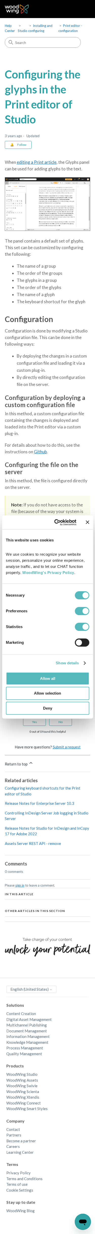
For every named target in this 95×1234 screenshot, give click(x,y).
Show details (67, 663)
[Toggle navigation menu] (81, 9)
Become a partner (21, 1141)
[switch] (82, 611)
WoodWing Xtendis (22, 1097)
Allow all (47, 678)
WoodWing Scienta (22, 1091)
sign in (19, 885)
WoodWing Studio (21, 1074)
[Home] (17, 9)
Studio (22, 31)
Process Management (24, 1048)
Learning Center (20, 1152)
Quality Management (24, 1053)
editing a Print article (36, 162)
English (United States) (29, 989)
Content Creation (21, 1013)
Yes (34, 722)
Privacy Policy (18, 1173)
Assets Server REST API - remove (33, 843)
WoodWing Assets (22, 1080)
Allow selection (47, 693)
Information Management (28, 1036)
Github (40, 451)
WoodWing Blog (20, 1210)
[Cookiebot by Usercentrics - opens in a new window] (56, 522)
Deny (47, 708)
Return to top (16, 764)
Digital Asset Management (29, 1019)
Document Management (26, 1031)
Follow (21, 145)
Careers (13, 1146)
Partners (13, 1135)
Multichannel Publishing (26, 1025)
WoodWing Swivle (21, 1085)
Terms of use (17, 1184)
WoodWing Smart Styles (27, 1108)
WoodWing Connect (23, 1103)
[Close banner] (87, 522)
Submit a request (67, 747)
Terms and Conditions (24, 1178)
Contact (13, 1129)
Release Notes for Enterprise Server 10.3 (39, 803)
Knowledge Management (27, 1042)
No (61, 722)
